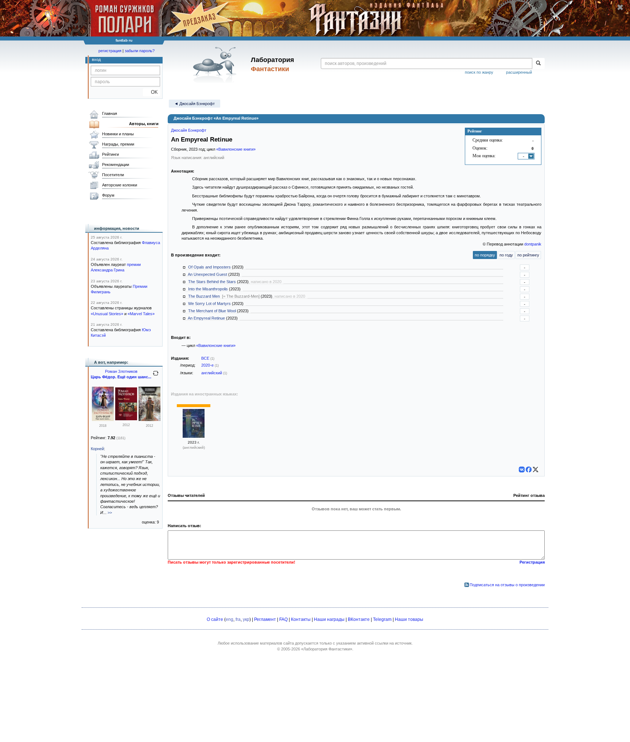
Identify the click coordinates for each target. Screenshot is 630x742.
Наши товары (409, 619)
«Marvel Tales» (141, 314)
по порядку (485, 255)
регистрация (109, 51)
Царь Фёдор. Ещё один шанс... (121, 377)
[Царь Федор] (126, 419)
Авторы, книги (144, 123)
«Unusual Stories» (107, 314)
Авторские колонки (119, 185)
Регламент (265, 619)
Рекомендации (115, 164)
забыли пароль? (140, 51)
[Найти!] (538, 63)
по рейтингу (528, 255)
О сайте (215, 619)
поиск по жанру (479, 72)
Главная (109, 113)
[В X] (535, 469)
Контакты (301, 619)
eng (229, 619)
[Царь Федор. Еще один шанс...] (103, 419)
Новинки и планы (118, 134)
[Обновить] (155, 376)
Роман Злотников (121, 371)
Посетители (113, 175)
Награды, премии (118, 144)
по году (506, 255)
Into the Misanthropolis (208, 289)
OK (151, 92)
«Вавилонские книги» (236, 149)
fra (238, 619)
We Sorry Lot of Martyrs (209, 303)
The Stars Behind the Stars (212, 281)
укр (246, 619)
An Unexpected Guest (207, 274)
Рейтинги (110, 154)
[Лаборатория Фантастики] (216, 64)
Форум (108, 195)
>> (110, 512)
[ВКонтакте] (522, 469)
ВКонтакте (359, 619)
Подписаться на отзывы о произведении (507, 585)
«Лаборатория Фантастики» (326, 649)
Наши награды (329, 619)
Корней (97, 449)
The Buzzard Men (204, 296)
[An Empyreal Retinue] (193, 436)
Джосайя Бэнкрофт (188, 130)
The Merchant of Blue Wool (212, 311)
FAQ (283, 619)
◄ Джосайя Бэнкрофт (194, 103)
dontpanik (532, 244)
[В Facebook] (529, 469)
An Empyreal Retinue (206, 318)
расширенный (519, 72)
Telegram (382, 619)
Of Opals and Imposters (209, 267)
